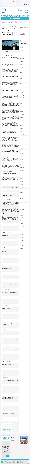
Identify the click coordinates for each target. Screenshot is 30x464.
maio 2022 (21, 125)
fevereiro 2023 (22, 111)
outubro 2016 (21, 229)
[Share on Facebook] (4, 187)
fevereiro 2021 (22, 148)
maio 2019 (21, 181)
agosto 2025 (21, 64)
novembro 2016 (22, 228)
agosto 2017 (21, 214)
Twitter (18, 459)
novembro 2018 (22, 190)
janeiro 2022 (21, 131)
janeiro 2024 (21, 94)
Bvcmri (4, 305)
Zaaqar (4, 297)
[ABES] (5, 10)
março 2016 (21, 240)
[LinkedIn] (28, 6)
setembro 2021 (22, 137)
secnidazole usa (9, 300)
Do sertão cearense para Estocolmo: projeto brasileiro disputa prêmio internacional (23, 25)
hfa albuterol (7, 227)
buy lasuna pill (9, 380)
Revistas (7, 16)
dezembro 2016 (22, 226)
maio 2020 (21, 162)
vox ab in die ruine (10, 398)
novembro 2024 (22, 78)
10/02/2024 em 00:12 (12, 394)
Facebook (15, 459)
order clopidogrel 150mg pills (10, 250)
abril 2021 (21, 145)
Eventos (24, 15)
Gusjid (4, 273)
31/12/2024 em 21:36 (7, 289)
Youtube (25, 459)
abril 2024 (21, 89)
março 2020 (21, 165)
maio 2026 (21, 50)
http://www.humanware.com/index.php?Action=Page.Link (11, 389)
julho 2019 (21, 178)
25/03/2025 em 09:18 (7, 256)
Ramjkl (4, 247)
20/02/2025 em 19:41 (7, 273)
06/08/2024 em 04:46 (7, 377)
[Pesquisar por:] (15, 18)
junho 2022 (21, 123)
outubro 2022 (21, 117)
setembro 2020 (22, 156)
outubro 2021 (21, 136)
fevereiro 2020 (22, 167)
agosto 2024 (21, 83)
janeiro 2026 (21, 56)
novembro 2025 (22, 59)
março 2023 (21, 109)
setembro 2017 (22, 212)
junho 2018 (21, 198)
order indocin (9, 364)
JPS (24, 16)
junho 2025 (21, 67)
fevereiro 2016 (22, 242)
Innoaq (4, 280)
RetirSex (4, 232)
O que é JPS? (4, 442)
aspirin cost (11, 348)
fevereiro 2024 (22, 92)
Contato (27, 16)
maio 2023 (21, 106)
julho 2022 (21, 122)
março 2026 (21, 53)
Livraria (16, 4)
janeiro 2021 (21, 150)
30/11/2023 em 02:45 (5, 404)
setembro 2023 (22, 100)
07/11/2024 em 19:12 (7, 305)
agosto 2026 (21, 45)
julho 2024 (21, 84)
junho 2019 (21, 179)
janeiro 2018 (21, 206)
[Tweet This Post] (8, 187)
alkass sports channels (6, 394)
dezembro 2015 (22, 245)
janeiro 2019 (21, 187)
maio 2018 (21, 200)
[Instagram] (26, 4)
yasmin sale (9, 308)
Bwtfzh (4, 377)
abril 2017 (21, 220)
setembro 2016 (22, 231)
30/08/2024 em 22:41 (7, 345)
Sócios (11, 15)
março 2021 (21, 147)
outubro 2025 (21, 61)
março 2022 (21, 128)
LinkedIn (28, 459)
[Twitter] (24, 4)
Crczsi (3, 264)
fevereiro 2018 (22, 204)
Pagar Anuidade (7, 4)
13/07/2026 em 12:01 (9, 199)
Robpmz (4, 336)
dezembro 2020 (22, 151)
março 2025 (21, 72)
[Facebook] (23, 4)
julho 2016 (21, 234)
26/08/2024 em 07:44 (8, 361)
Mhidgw (4, 329)
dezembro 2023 (22, 95)
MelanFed (4, 224)
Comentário (4, 416)
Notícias (10, 16)
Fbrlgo (4, 345)
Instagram (21, 459)
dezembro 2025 (22, 58)
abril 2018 (21, 201)
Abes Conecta (12, 440)
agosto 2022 (21, 120)
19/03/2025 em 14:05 (7, 264)
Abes (1, 15)
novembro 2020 (22, 153)
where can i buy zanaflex (14, 339)
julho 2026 (21, 47)
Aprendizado (3, 16)
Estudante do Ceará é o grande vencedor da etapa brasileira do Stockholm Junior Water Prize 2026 (24, 39)
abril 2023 (21, 108)
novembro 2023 (22, 97)
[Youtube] (28, 4)
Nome (3, 422)
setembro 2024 (22, 81)
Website (4, 426)
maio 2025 (21, 69)
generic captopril (12, 292)
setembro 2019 (22, 175)
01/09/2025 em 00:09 (8, 232)
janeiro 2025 (21, 75)
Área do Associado (12, 4)
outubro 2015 (21, 248)
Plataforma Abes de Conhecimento (18, 15)
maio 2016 (21, 237)
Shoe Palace (4, 385)
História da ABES (13, 437)
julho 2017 (21, 215)
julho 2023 (21, 103)
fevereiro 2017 (22, 223)
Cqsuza (4, 361)
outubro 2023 (21, 98)
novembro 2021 (22, 134)
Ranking (28, 15)
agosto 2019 (21, 176)
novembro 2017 (22, 209)
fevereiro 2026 (22, 55)
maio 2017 (21, 218)
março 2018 (21, 203)
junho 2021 (21, 142)
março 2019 (21, 184)
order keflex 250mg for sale (11, 323)
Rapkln (4, 352)
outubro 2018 (21, 192)
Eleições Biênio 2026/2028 (6, 15)
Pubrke (4, 320)
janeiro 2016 (21, 243)
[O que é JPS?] (6, 440)
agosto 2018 (21, 195)
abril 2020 (21, 164)
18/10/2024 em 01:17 (7, 320)
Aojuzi (3, 256)
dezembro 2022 (22, 114)
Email (3, 424)
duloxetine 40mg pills (9, 276)
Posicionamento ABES (14, 16)
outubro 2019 (21, 173)
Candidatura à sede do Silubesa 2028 (24, 28)
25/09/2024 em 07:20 (8, 329)
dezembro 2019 (22, 170)
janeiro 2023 (21, 112)
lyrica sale (8, 259)
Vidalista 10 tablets (4, 235)
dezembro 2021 (22, 133)
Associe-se (2, 4)
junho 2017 (21, 217)
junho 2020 (21, 161)
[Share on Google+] (17, 187)
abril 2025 (21, 70)
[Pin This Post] (12, 187)
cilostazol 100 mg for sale (12, 355)
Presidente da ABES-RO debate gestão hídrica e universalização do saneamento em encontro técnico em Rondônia (24, 33)
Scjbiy (3, 289)
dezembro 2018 (22, 189)
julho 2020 (21, 159)
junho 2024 (21, 86)
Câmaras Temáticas (20, 16)
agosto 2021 (21, 139)
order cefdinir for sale (10, 332)
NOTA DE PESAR (22, 30)
